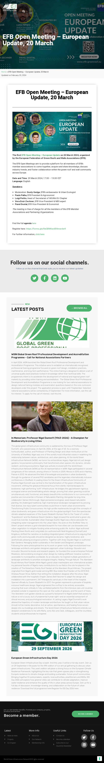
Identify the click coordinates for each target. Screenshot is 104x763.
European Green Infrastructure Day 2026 (34, 658)
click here (39, 234)
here (34, 223)
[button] (11, 16)
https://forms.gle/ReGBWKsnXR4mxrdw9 (46, 228)
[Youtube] (65, 278)
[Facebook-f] (44, 278)
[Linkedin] (55, 278)
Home (3, 71)
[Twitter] (34, 278)
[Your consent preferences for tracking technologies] (99, 758)
